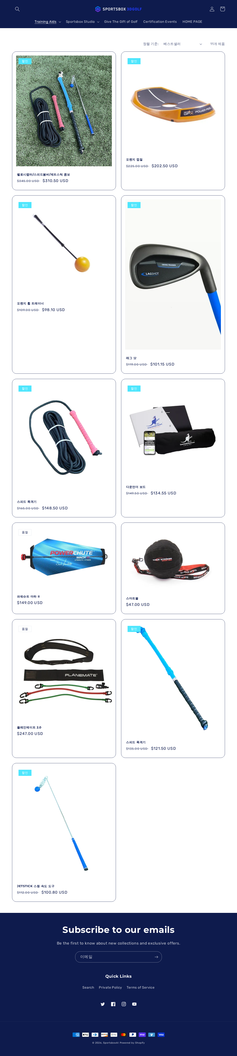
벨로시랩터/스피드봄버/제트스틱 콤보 (43, 174)
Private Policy (110, 987)
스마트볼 (132, 598)
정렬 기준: (151, 44)
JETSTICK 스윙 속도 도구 (35, 886)
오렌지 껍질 (134, 159)
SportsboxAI (111, 1042)
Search (88, 987)
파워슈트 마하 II (28, 596)
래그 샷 (131, 358)
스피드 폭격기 (27, 501)
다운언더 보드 (136, 487)
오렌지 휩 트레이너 (30, 303)
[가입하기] (156, 957)
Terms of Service (140, 987)
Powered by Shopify (132, 1042)
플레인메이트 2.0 (29, 727)
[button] (17, 9)
